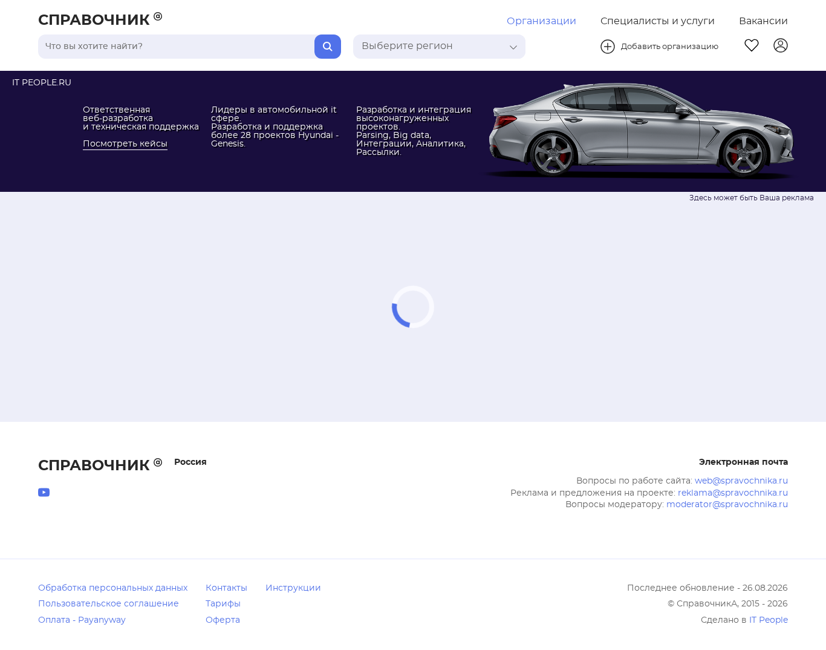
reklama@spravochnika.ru (733, 493)
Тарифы (223, 604)
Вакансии (763, 21)
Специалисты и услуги (657, 21)
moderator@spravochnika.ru (727, 505)
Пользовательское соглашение (108, 604)
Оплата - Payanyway (82, 620)
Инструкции (293, 588)
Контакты (226, 588)
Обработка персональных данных (112, 588)
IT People (768, 620)
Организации (541, 21)
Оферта (223, 620)
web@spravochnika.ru (741, 481)
